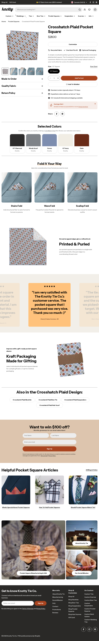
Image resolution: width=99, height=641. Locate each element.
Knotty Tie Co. (12, 636)
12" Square (54, 71)
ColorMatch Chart (50, 131)
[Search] (80, 9)
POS (19, 636)
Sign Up (49, 449)
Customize (73, 44)
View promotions (83, 106)
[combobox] (48, 9)
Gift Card (12, 2)
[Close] (95, 104)
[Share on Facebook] (56, 114)
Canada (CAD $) (79, 2)
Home (4, 21)
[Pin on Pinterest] (62, 114)
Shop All (4, 2)
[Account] (85, 9)
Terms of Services (28, 608)
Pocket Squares (13, 21)
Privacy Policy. (41, 608)
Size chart (93, 66)
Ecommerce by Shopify (32, 636)
